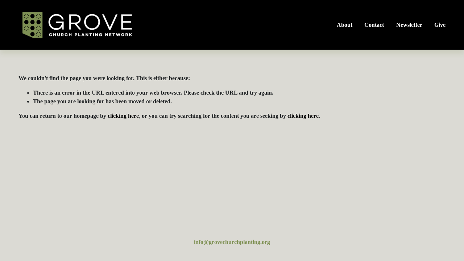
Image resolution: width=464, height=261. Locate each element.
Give (440, 25)
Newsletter (409, 25)
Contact (374, 25)
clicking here (123, 116)
